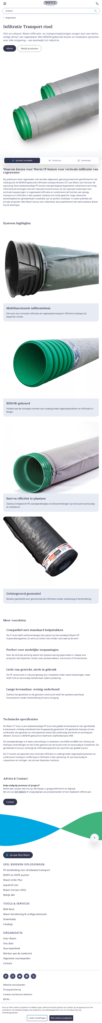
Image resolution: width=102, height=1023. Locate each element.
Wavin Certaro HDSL (14, 890)
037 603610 (20, 791)
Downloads (86, 160)
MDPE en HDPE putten (16, 875)
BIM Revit (8, 909)
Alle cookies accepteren (61, 1018)
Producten (56, 160)
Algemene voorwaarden (16, 958)
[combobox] (51, 11)
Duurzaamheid (11, 948)
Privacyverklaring (12, 989)
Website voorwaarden (14, 984)
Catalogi (8, 924)
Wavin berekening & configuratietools (25, 914)
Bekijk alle (9, 894)
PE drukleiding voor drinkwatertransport (26, 870)
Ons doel (8, 943)
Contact (7, 963)
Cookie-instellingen (37, 1018)
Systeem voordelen (24, 160)
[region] (51, 1013)
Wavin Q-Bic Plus (12, 879)
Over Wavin (9, 938)
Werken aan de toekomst (17, 953)
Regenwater (10, 17)
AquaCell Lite (10, 885)
